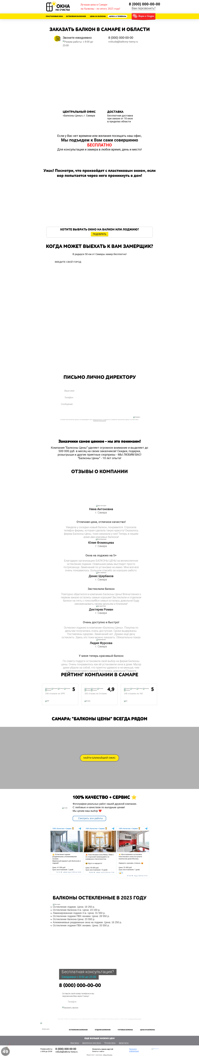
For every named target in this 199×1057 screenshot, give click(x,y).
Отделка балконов (102, 1030)
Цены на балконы (98, 16)
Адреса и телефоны (117, 16)
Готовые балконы (125, 1030)
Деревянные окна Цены (91, 1043)
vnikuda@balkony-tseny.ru (123, 41)
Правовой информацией (99, 420)
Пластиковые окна (54, 16)
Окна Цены (74, 1043)
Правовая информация (134, 1050)
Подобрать (99, 234)
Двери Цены (124, 1043)
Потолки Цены (110, 1043)
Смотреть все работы (90, 818)
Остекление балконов (76, 16)
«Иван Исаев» (107, 1055)
